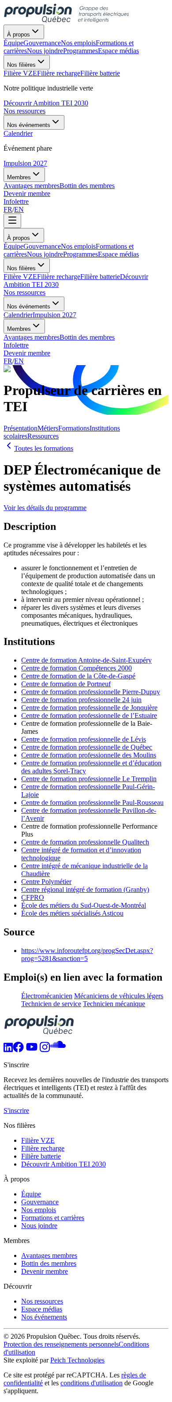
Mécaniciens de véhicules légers (118, 996)
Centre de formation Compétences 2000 (76, 668)
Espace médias (118, 254)
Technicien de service (51, 1003)
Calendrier (18, 315)
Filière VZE (20, 276)
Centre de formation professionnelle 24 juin (81, 699)
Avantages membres (32, 337)
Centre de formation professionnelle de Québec (86, 747)
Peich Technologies (77, 1360)
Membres (19, 177)
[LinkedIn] (8, 1050)
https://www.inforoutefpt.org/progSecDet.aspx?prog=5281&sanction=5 (87, 954)
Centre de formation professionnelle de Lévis (83, 739)
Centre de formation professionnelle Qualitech (85, 842)
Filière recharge (58, 276)
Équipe (13, 246)
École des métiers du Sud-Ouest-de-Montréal (83, 905)
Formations (74, 428)
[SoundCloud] (58, 1050)
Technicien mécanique (114, 1003)
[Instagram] (45, 1050)
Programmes (80, 254)
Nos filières (21, 65)
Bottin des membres (87, 337)
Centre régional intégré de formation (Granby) (85, 889)
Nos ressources (24, 111)
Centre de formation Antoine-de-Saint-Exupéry (86, 660)
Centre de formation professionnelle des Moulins (88, 755)
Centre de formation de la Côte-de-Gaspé (78, 676)
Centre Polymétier (46, 881)
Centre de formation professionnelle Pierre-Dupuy (90, 692)
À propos (18, 34)
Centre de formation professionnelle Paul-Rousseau (92, 802)
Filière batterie (100, 276)
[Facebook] (18, 1050)
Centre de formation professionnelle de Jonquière (89, 707)
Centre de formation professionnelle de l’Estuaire (89, 715)
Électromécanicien (46, 996)
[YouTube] (32, 1050)
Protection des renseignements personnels (61, 1344)
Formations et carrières (52, 1217)
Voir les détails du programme (45, 507)
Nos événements (28, 125)
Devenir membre (27, 193)
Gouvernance (42, 246)
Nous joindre (45, 254)
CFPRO (32, 897)
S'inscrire (16, 1110)
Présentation (20, 428)
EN (19, 209)
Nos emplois (78, 246)
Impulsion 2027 (25, 163)
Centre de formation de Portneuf (66, 684)
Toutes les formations (43, 448)
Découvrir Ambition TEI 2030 (46, 103)
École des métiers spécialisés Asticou (72, 913)
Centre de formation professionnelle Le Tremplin (89, 779)
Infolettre (16, 201)
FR (8, 209)
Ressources (43, 436)
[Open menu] (12, 221)
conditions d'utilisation (91, 1383)
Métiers (47, 428)
